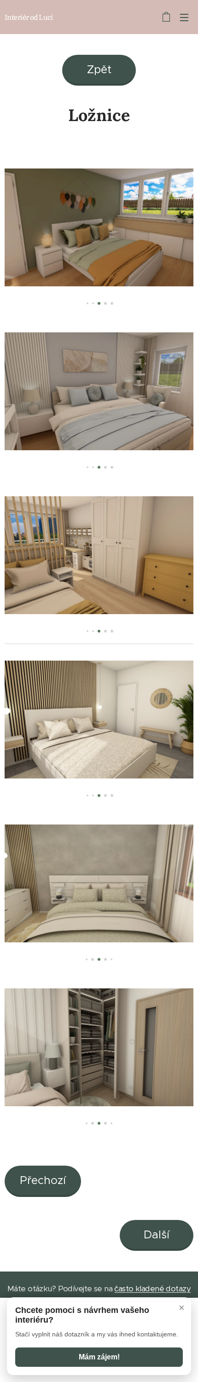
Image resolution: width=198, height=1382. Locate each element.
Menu (184, 17)
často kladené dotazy (152, 1288)
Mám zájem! (99, 1357)
